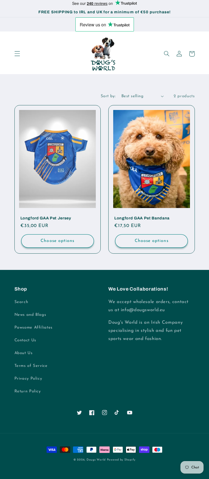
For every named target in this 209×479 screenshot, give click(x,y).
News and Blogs (30, 315)
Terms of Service (31, 366)
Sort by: (108, 96)
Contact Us (25, 340)
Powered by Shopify (121, 459)
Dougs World (96, 459)
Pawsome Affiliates (33, 328)
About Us (23, 353)
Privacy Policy (28, 379)
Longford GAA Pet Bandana (142, 218)
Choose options (57, 241)
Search (21, 302)
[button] (17, 54)
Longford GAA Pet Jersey (45, 218)
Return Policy (27, 391)
